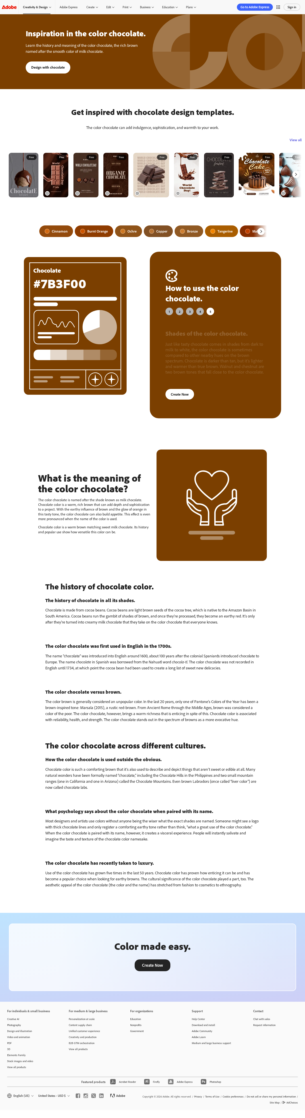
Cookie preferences (233, 1096)
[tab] (169, 311)
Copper (161, 231)
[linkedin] (101, 1095)
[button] (278, 7)
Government (137, 1031)
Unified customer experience (84, 1031)
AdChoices (292, 1102)
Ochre (132, 231)
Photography (14, 1025)
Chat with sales (261, 1019)
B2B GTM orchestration (81, 1043)
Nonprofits (136, 1025)
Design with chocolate (48, 67)
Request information (264, 1025)
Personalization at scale (82, 1019)
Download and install (203, 1025)
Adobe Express (68, 7)
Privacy (198, 1096)
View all (296, 140)
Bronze (192, 231)
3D (8, 1049)
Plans (189, 7)
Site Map (275, 1102)
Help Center (198, 1019)
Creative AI (13, 1019)
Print (125, 7)
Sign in (292, 7)
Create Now (180, 394)
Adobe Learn (199, 1037)
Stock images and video (20, 1061)
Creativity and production (82, 1037)
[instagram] (86, 1095)
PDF (9, 1043)
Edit (108, 7)
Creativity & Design (35, 7)
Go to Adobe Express (254, 7)
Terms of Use (212, 1096)
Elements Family (16, 1055)
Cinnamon (60, 231)
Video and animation (18, 1037)
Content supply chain (80, 1025)
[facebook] (78, 1095)
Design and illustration (19, 1031)
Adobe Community (202, 1031)
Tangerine (225, 231)
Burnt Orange (97, 231)
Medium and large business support (211, 1043)
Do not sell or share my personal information (271, 1096)
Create (90, 7)
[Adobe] (9, 7)
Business (145, 7)
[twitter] (93, 1095)
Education (168, 7)
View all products (16, 1067)
